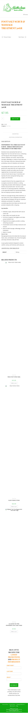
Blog (17, 706)
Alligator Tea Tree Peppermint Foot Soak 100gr (14, 624)
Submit (14, 685)
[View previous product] (2, 37)
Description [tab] (15, 134)
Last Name (10, 671)
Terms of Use (5, 704)
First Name (10, 665)
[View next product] (25, 37)
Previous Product (7, 37)
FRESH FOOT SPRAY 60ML (14, 377)
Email (9, 677)
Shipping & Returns (20, 704)
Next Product (21, 37)
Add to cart (15, 118)
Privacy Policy (12, 704)
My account (12, 706)
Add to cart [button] (14, 383)
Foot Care (8, 126)
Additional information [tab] (15, 137)
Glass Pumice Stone (14, 500)
